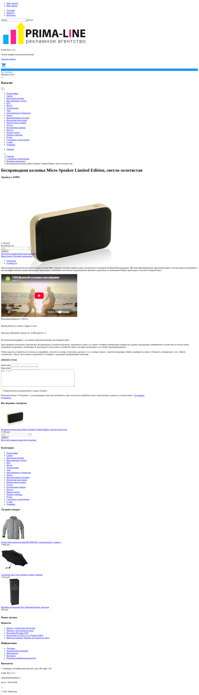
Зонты (9, 115)
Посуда (9, 130)
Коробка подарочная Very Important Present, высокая (25, 607)
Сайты (9, 96)
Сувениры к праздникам (17, 140)
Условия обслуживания (17, 651)
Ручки (9, 137)
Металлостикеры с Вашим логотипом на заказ (27, 638)
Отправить (6, 398)
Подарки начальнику (16, 161)
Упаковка (10, 144)
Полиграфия (12, 93)
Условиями (139, 395)
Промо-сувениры (14, 135)
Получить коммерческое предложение (18, 254)
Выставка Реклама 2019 (17, 633)
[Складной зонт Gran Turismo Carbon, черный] (14, 572)
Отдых (9, 125)
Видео (9, 106)
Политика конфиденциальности (21, 658)
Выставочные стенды (16, 101)
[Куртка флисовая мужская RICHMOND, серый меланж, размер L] (13, 540)
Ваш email (5, 368)
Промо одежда (13, 132)
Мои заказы (11, 6)
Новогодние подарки (16, 123)
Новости (10, 13)
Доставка (10, 10)
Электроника (12, 108)
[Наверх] (2, 687)
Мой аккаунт (12, 3)
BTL (8, 103)
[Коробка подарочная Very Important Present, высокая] (14, 605)
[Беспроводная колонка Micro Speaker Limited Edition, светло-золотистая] (14, 427)
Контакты (11, 15)
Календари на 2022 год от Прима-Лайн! (24, 635)
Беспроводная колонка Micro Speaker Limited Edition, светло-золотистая (34, 429)
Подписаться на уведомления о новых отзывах (25, 391)
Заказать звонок (8, 59)
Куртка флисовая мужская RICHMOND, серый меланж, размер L (31, 542)
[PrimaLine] (44, 45)
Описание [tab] (11, 261)
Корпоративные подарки (18, 118)
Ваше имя (5, 365)
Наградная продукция (16, 120)
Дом (8, 110)
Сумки (9, 142)
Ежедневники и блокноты (18, 113)
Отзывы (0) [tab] (11, 263)
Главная (10, 149)
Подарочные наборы (16, 127)
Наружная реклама (15, 98)
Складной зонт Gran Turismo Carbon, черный (21, 575)
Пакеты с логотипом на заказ (19, 630)
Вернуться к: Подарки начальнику (17, 256)
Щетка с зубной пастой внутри (20, 628)
